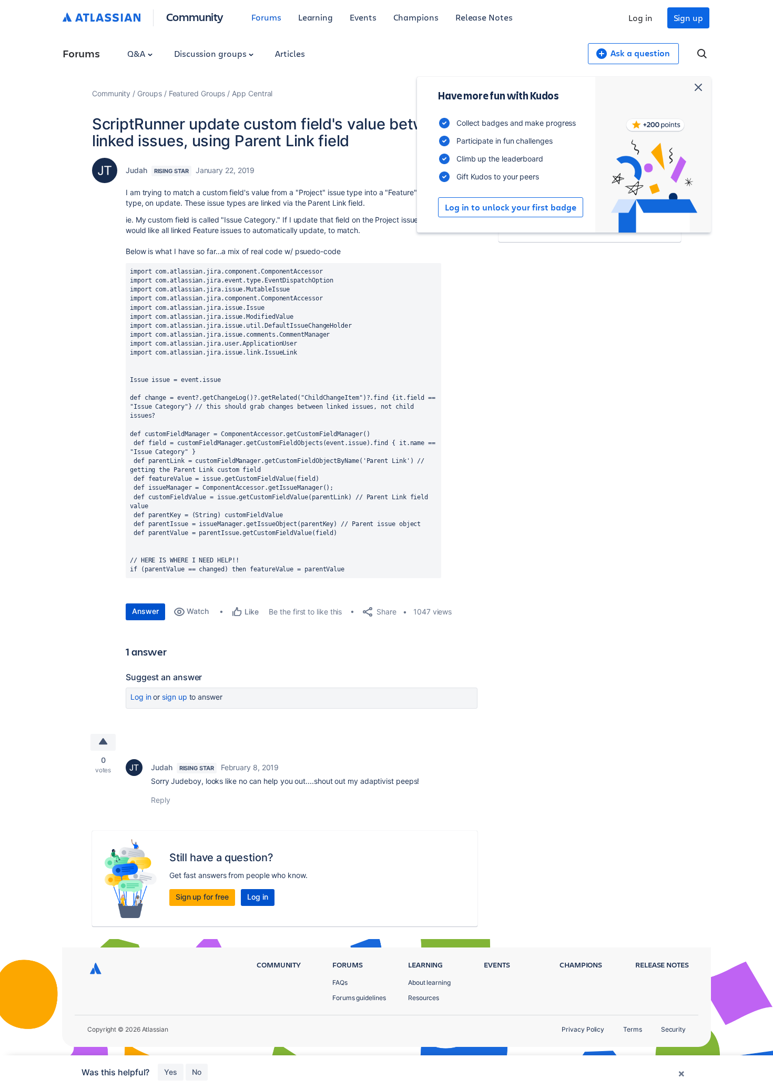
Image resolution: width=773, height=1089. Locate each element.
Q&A (137, 53)
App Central (252, 93)
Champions (416, 17)
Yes (170, 1071)
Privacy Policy (583, 1029)
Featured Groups (197, 93)
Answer (145, 611)
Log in (640, 17)
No (196, 1071)
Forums (266, 17)
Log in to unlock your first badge (510, 207)
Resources (423, 998)
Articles (289, 53)
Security (673, 1029)
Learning (315, 17)
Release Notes (484, 17)
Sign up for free (202, 896)
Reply (160, 799)
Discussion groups (211, 53)
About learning (429, 982)
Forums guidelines (359, 998)
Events (363, 17)
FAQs (340, 982)
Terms (632, 1029)
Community (194, 16)
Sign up (688, 17)
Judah (136, 170)
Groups (149, 93)
